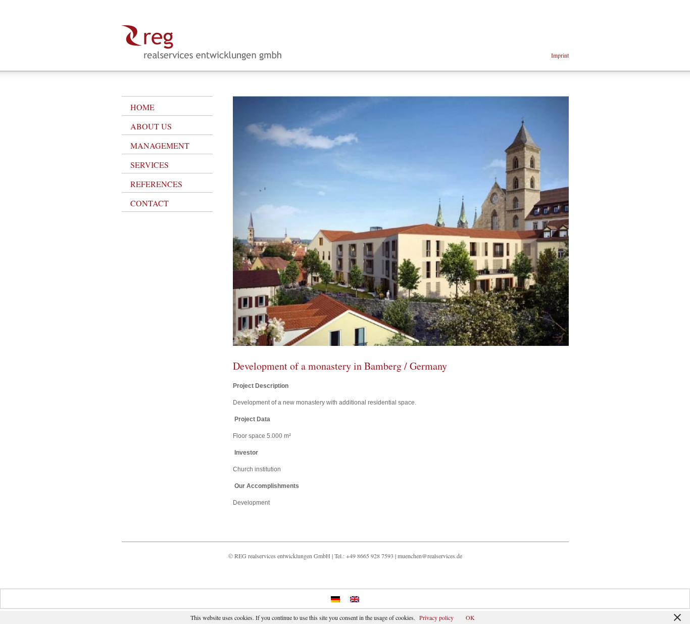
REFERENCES (156, 184)
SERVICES (149, 164)
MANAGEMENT (159, 145)
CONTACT (149, 203)
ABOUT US (151, 126)
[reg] (202, 58)
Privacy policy (436, 617)
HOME (142, 107)
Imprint (560, 55)
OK (470, 617)
